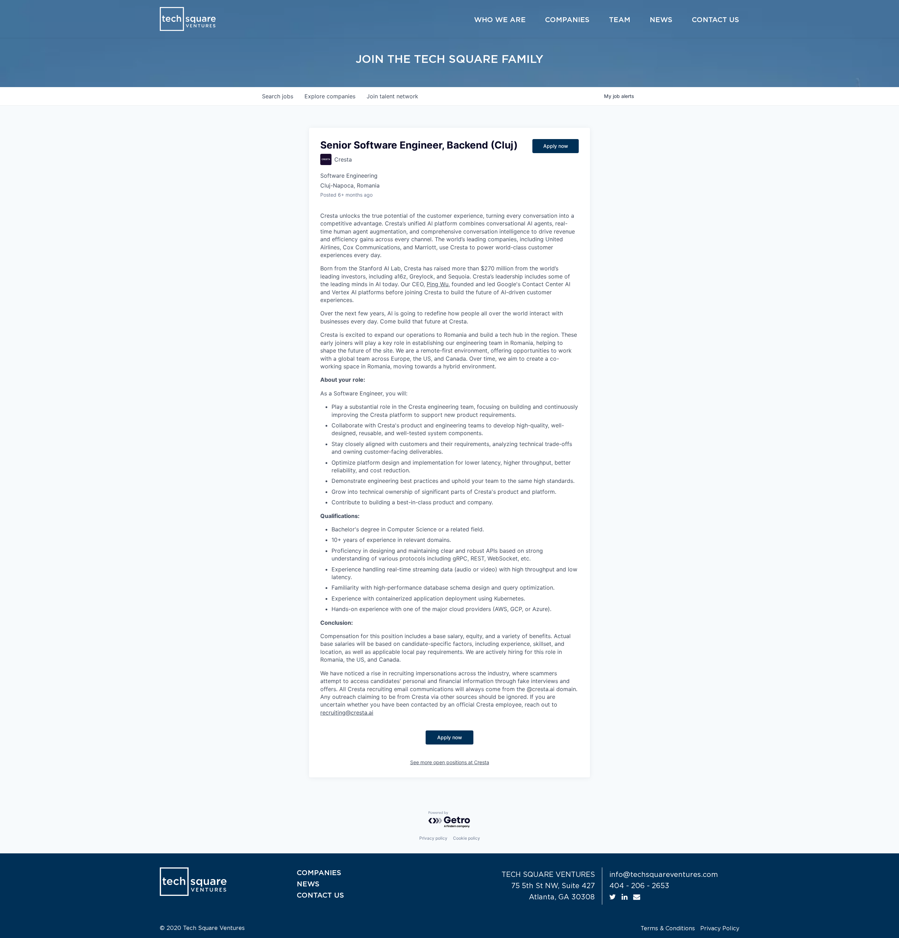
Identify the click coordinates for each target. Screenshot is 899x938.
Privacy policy (433, 838)
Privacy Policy (719, 928)
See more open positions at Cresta (449, 762)
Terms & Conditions (668, 928)
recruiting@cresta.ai (346, 712)
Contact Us (715, 20)
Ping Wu (437, 284)
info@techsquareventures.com (663, 874)
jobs (277, 96)
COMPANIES (319, 873)
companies (329, 96)
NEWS (308, 884)
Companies (567, 20)
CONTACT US (320, 895)
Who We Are (500, 20)
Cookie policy (466, 838)
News (661, 20)
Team (619, 20)
